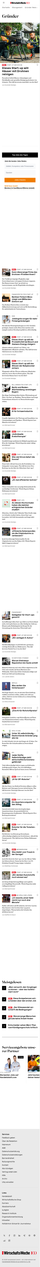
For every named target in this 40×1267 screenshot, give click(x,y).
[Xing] (24, 1235)
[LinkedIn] (19, 1235)
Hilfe (3, 1175)
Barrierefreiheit (8, 1158)
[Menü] (3, 2)
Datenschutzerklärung (11, 1151)
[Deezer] (4, 1240)
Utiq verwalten (8, 1182)
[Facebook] (9, 1235)
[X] (4, 1235)
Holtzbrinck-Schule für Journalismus (16, 1223)
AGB (3, 1148)
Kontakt (5, 1165)
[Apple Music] (34, 1235)
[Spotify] (29, 1235)
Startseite (6, 7)
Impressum (6, 1144)
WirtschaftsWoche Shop (11, 1200)
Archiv (4, 1179)
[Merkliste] (37, 65)
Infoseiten (6, 1220)
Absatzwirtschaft (8, 1206)
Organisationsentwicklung (12, 1217)
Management (17, 7)
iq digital (5, 1210)
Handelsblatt (7, 1196)
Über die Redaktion (9, 1141)
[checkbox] (37, 65)
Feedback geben (8, 1138)
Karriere (5, 1203)
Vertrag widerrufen (9, 1172)
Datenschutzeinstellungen (12, 1155)
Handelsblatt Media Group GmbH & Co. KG (16, 1262)
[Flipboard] (9, 1240)
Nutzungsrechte (8, 1161)
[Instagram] (14, 1235)
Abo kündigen (7, 1168)
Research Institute (9, 1213)
